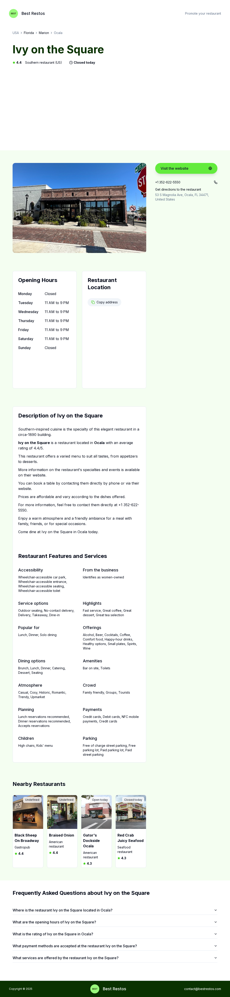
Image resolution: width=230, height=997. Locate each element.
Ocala (58, 33)
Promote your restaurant (203, 13)
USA (16, 33)
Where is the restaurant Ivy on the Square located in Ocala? (63, 910)
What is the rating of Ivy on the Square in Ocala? (53, 934)
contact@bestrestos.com (202, 989)
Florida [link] (29, 33)
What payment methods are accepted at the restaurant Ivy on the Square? (75, 946)
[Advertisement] (115, 107)
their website (34, 475)
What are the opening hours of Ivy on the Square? (54, 922)
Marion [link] (44, 33)
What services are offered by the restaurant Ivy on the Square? (66, 958)
